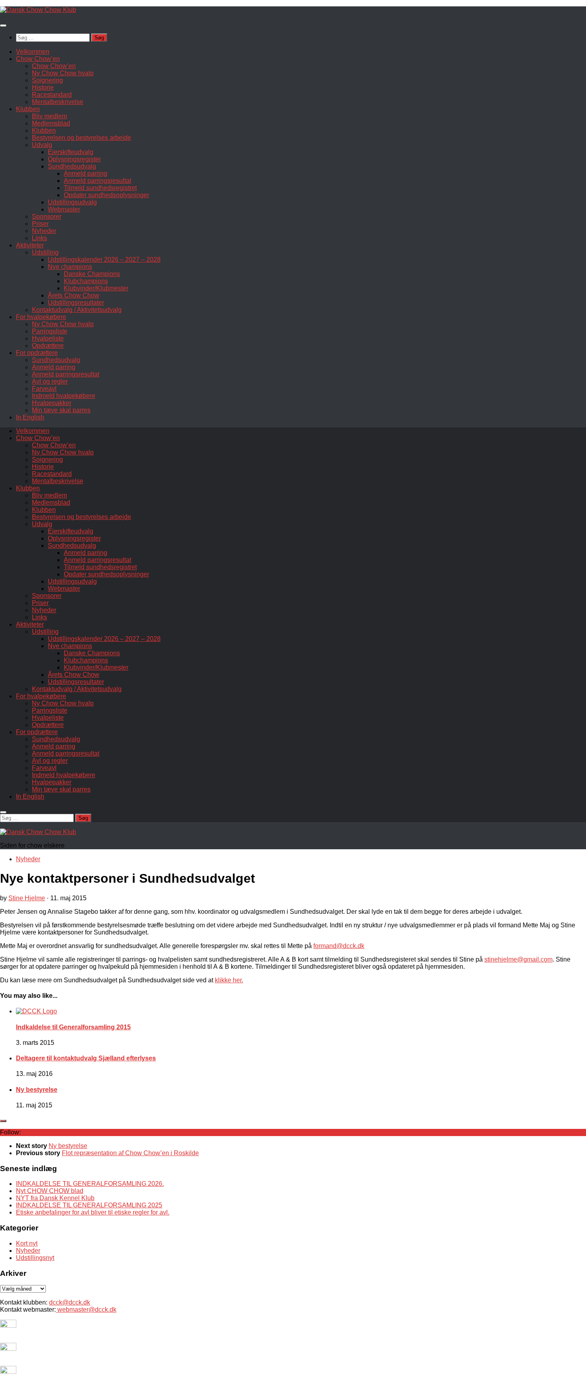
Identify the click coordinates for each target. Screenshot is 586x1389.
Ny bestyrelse (36, 1089)
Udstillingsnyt (35, 1257)
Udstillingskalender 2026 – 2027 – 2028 (104, 259)
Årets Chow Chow (73, 295)
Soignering (47, 80)
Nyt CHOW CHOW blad (49, 1190)
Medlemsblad (51, 123)
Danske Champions (92, 273)
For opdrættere (37, 352)
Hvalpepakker (51, 403)
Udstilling (45, 252)
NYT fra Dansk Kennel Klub (55, 1198)
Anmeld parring (85, 173)
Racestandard (52, 94)
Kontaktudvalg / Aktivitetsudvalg (77, 309)
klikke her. (229, 980)
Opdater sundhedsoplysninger (106, 195)
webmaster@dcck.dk (86, 1309)
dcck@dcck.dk (69, 1302)
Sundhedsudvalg (72, 166)
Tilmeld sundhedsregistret (100, 187)
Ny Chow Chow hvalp (63, 73)
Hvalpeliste (48, 338)
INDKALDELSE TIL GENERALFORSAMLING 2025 (89, 1205)
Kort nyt (26, 1243)
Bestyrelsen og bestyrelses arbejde (81, 137)
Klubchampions (86, 281)
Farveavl (44, 388)
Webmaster (64, 209)
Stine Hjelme (26, 898)
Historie (43, 87)
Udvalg (42, 144)
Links (39, 238)
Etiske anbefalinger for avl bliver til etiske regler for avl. (92, 1212)
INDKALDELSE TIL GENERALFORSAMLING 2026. (90, 1183)
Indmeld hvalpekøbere (63, 395)
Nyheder (44, 230)
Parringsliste (49, 331)
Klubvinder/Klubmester (96, 288)
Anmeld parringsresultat (97, 180)
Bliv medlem (49, 116)
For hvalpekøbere (41, 316)
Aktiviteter (30, 245)
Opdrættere (48, 345)
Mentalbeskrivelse (57, 101)
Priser (40, 223)
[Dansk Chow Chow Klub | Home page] (38, 9)
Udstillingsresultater (76, 302)
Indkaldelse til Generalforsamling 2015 (73, 1027)
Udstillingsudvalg (72, 202)
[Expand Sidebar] (3, 1121)
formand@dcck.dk (338, 945)
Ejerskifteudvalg (70, 152)
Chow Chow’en (38, 58)
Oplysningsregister (74, 159)
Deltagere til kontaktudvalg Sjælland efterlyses (86, 1058)
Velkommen (32, 51)
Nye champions (70, 266)
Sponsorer (46, 216)
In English (30, 417)
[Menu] (3, 25)
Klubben (28, 109)
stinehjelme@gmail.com (518, 959)
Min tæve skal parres (61, 410)
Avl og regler (50, 381)
